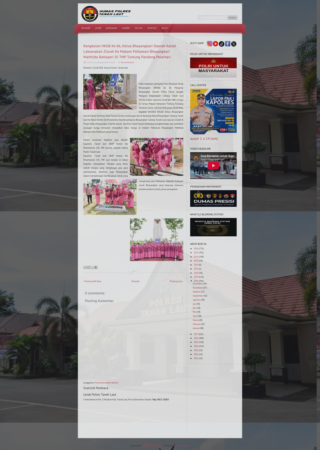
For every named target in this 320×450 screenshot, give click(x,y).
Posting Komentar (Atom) (106, 382)
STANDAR (126, 27)
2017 (196, 334)
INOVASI (138, 27)
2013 (196, 350)
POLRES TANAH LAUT (152, 445)
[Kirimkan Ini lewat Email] (84, 267)
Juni (194, 308)
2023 (196, 260)
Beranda (136, 281)
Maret (195, 320)
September (198, 295)
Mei (194, 312)
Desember (197, 283)
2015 (196, 342)
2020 (196, 273)
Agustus (196, 299)
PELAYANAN (111, 27)
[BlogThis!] (88, 267)
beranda (86, 27)
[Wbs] (213, 235)
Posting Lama (176, 281)
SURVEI (164, 27)
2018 (196, 281)
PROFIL (98, 27)
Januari (196, 328)
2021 (196, 268)
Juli (194, 304)
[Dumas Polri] (213, 76)
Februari (196, 324)
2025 (196, 252)
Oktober (196, 291)
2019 (196, 277)
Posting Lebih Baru (92, 281)
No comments (127, 62)
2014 (196, 346)
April (195, 316)
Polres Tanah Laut (181, 445)
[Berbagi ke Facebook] (96, 267)
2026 (196, 248)
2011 (196, 358)
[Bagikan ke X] (92, 267)
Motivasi (152, 27)
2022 (196, 264)
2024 (196, 256)
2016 (196, 338)
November (198, 287)
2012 (196, 354)
